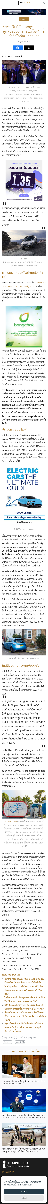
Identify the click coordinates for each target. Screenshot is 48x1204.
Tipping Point (31, 1037)
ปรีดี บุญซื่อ (7, 1042)
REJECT (24, 1198)
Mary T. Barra (8, 1037)
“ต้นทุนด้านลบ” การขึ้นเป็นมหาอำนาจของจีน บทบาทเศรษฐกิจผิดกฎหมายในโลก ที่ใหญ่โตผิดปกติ (23, 1150)
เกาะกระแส (24, 19)
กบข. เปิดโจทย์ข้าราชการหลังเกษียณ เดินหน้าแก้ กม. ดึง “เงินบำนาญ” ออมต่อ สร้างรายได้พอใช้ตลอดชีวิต (23, 1116)
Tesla (20, 1037)
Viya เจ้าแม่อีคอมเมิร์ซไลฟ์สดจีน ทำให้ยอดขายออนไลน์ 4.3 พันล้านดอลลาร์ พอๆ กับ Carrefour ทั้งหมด (23, 1027)
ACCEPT (24, 1191)
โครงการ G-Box (11, 821)
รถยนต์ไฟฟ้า (20, 1042)
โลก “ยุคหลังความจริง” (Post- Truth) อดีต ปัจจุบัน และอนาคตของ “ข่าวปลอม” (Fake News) (23, 990)
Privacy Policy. (26, 1185)
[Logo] (24, 3)
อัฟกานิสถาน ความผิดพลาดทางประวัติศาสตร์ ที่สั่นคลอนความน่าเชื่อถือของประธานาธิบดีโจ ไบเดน (25, 1016)
